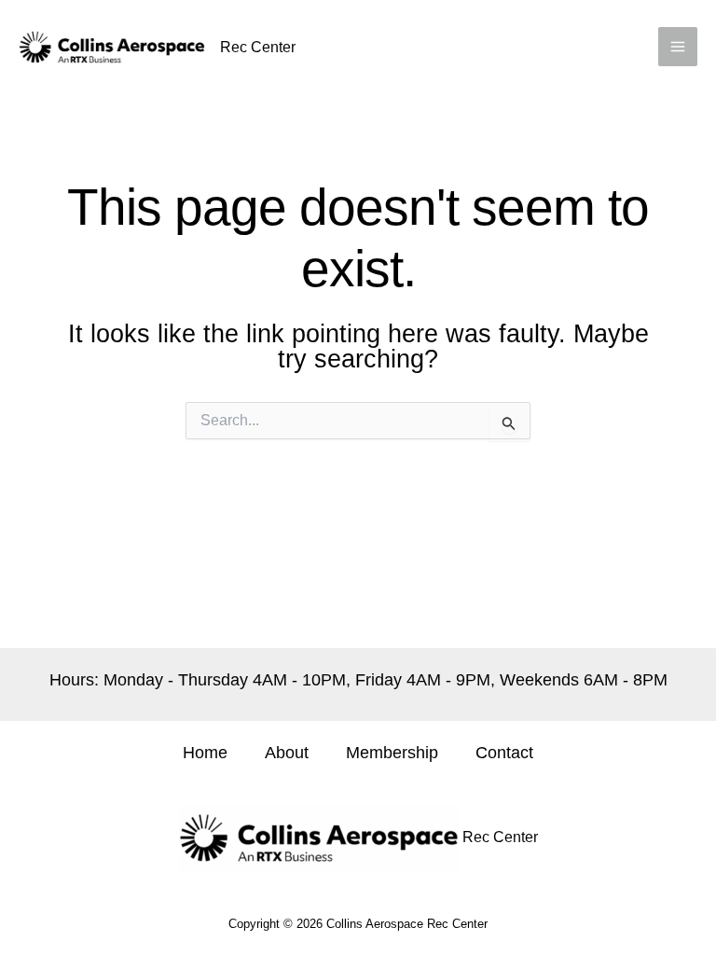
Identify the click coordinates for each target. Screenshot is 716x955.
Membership (392, 752)
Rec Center (258, 47)
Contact (504, 752)
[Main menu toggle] (677, 46)
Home (205, 752)
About (287, 752)
